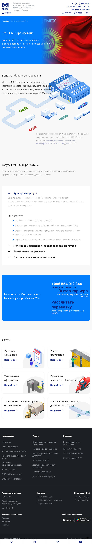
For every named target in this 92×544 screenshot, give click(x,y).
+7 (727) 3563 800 (81, 3)
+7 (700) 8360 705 (81, 500)
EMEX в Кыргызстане (12, 474)
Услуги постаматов (41, 471)
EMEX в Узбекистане (11, 479)
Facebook (6, 518)
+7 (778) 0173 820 (81, 497)
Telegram (5, 525)
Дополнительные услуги (43, 476)
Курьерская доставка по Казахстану (44, 443)
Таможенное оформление (44, 449)
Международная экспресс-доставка (45, 454)
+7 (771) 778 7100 (81, 6)
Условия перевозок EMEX (14, 451)
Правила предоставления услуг (14, 457)
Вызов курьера (73, 290)
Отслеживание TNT (72, 458)
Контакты (6, 442)
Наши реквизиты (10, 446)
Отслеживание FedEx (73, 453)
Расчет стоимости (72, 449)
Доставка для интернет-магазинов (44, 466)
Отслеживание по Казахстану (71, 443)
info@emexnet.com (81, 9)
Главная (5, 21)
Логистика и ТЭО (40, 460)
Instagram (6, 521)
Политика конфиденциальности (12, 463)
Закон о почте (8, 469)
